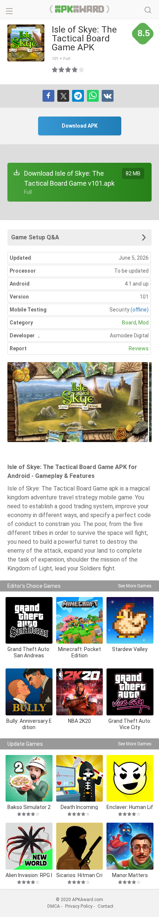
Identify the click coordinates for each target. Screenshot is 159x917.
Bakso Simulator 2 (29, 807)
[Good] (68, 70)
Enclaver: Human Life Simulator (129, 807)
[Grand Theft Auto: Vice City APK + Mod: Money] (129, 691)
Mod (143, 323)
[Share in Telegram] (78, 96)
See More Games (135, 586)
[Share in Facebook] (48, 96)
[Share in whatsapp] (93, 96)
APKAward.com (79, 9)
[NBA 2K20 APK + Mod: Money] (79, 691)
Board (129, 323)
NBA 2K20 (79, 721)
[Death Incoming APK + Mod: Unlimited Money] (79, 778)
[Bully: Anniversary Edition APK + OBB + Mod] (29, 691)
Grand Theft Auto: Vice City (129, 724)
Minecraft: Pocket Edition (79, 652)
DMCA (53, 906)
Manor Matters (130, 875)
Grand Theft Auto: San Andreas (28, 652)
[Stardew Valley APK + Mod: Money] (129, 620)
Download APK (80, 126)
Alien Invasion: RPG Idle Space (29, 875)
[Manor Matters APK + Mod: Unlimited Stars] (129, 846)
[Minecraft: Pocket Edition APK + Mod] (79, 620)
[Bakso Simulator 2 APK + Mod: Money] (29, 778)
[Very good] (75, 70)
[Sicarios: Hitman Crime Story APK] (79, 846)
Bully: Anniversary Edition (29, 724)
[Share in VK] (108, 96)
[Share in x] (63, 96)
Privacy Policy (78, 906)
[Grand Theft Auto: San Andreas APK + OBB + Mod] (29, 620)
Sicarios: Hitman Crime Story (79, 875)
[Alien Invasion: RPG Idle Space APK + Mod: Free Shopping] (29, 846)
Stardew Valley (130, 649)
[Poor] (55, 70)
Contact (106, 906)
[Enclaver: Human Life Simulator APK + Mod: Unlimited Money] (129, 778)
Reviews (139, 348)
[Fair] (61, 70)
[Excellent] (81, 70)
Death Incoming (79, 807)
